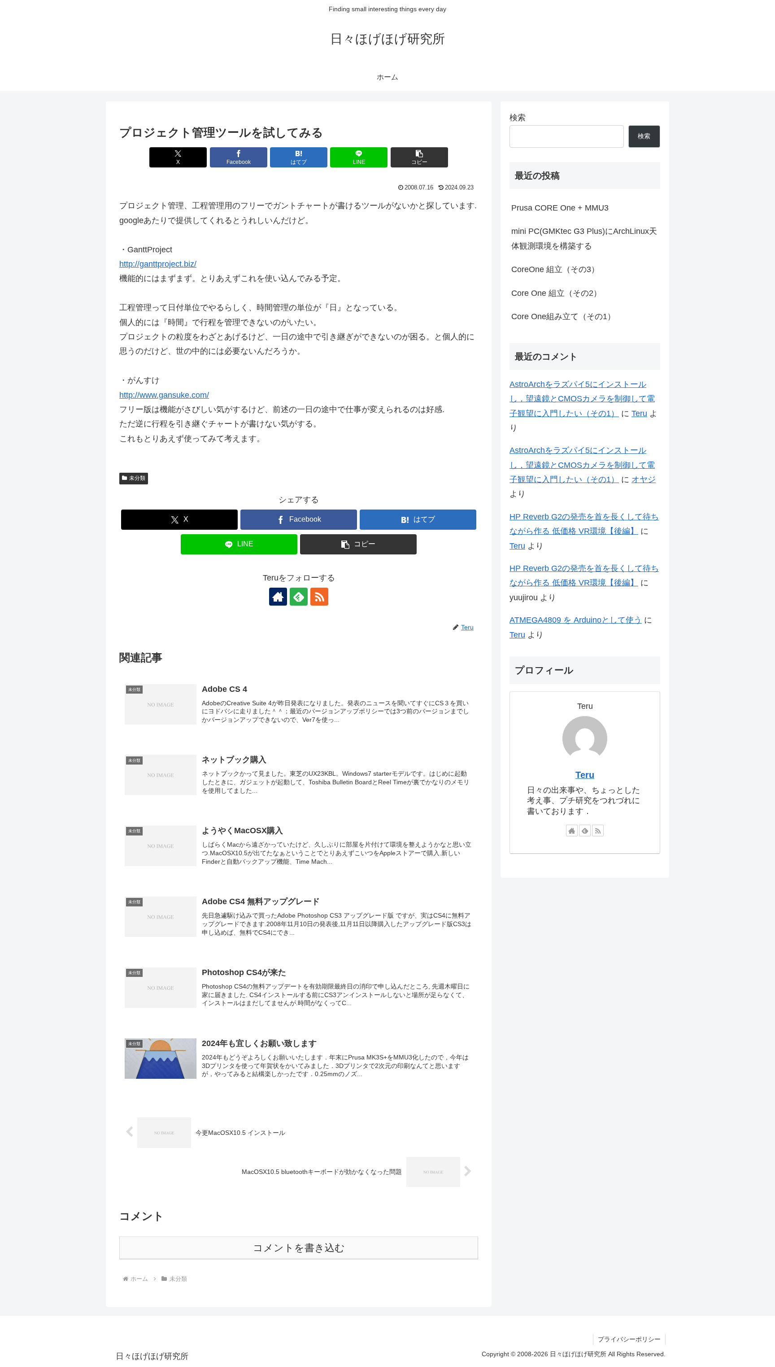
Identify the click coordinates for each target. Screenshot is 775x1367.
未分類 (137, 478)
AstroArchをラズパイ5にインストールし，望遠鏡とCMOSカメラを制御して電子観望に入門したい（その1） (582, 399)
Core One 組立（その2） (556, 293)
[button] (419, 157)
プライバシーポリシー (629, 1339)
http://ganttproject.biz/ (157, 263)
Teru (639, 413)
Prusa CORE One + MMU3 (560, 207)
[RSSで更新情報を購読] (319, 597)
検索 (517, 117)
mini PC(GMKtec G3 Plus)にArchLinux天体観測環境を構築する (584, 238)
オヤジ (643, 479)
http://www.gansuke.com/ (164, 395)
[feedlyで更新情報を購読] (299, 597)
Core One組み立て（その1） (563, 316)
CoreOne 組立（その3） (555, 269)
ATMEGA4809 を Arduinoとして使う (575, 619)
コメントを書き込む (299, 1247)
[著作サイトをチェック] (278, 597)
